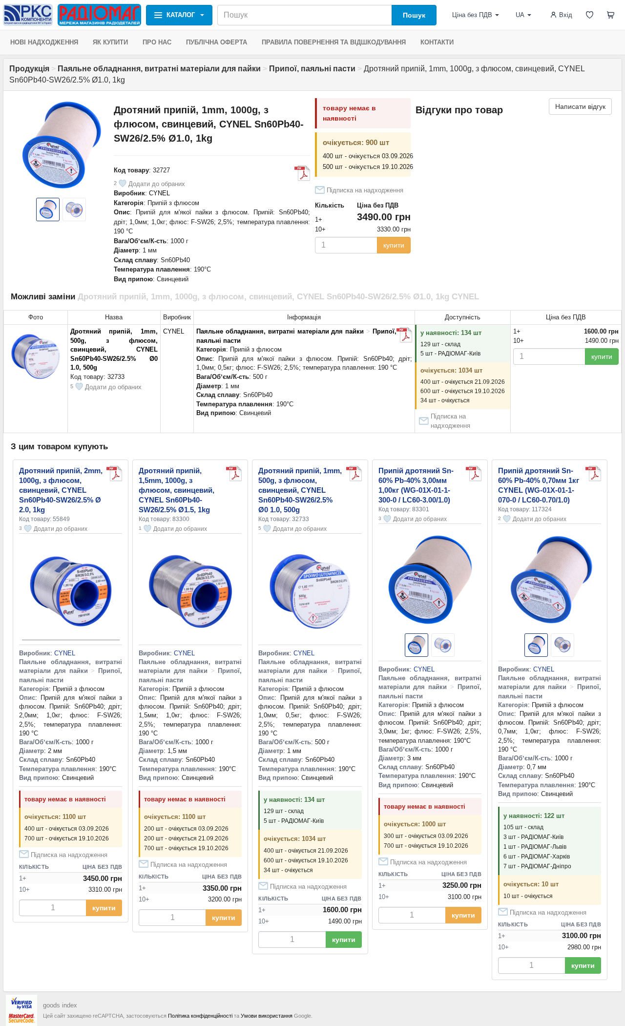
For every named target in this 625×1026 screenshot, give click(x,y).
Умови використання (266, 1016)
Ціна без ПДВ (472, 15)
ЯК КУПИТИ (110, 42)
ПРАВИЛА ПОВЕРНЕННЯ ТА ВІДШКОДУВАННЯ (334, 42)
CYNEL (159, 193)
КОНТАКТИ (437, 42)
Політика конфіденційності (200, 1016)
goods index (60, 1005)
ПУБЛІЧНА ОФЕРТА (216, 42)
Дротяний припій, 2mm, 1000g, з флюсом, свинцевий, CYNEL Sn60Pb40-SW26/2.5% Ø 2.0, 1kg (61, 490)
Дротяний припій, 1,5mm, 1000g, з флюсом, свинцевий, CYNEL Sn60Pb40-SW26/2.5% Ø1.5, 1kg (176, 490)
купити (393, 245)
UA (520, 15)
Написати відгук (580, 106)
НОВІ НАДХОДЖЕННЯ (44, 42)
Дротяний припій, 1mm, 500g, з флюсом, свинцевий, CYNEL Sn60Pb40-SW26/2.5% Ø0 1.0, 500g (114, 349)
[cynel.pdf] (302, 173)
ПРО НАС (157, 42)
